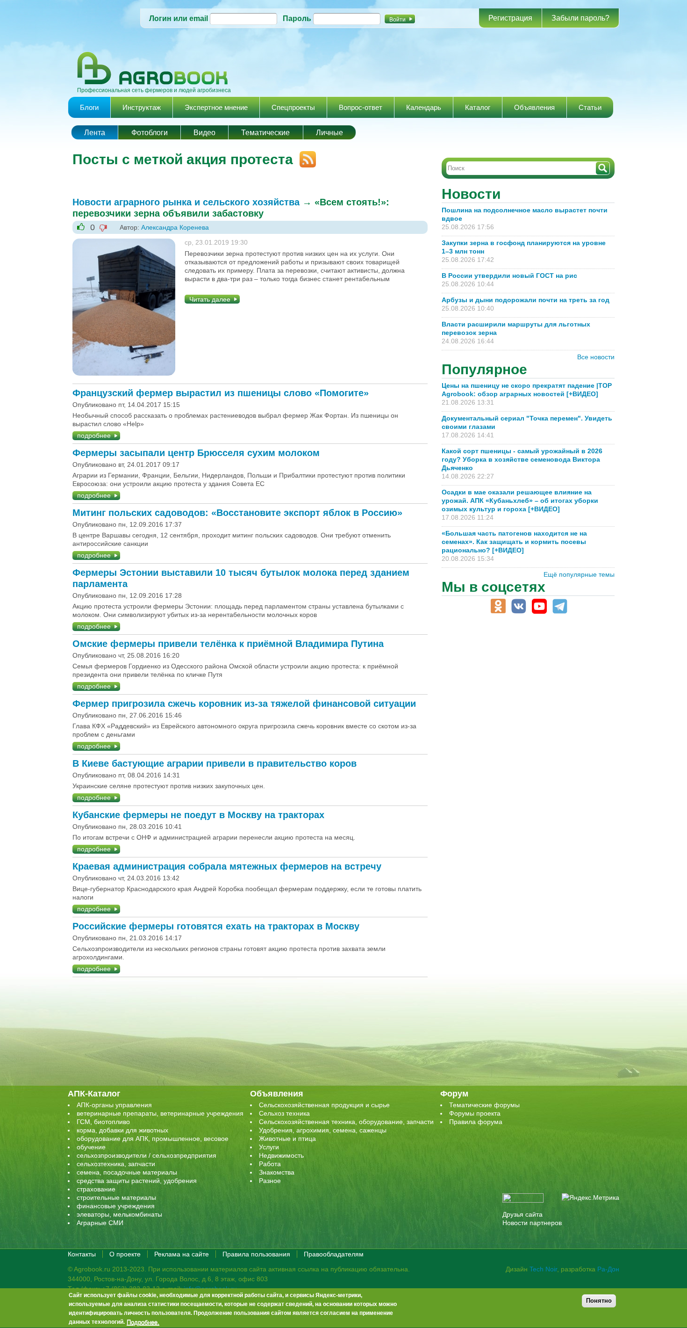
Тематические (265, 133)
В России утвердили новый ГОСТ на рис (509, 275)
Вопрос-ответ (360, 107)
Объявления (534, 107)
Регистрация (510, 18)
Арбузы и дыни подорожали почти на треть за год (525, 300)
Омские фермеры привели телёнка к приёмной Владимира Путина (228, 644)
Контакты (82, 1254)
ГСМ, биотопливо (103, 1121)
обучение (91, 1147)
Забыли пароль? (580, 18)
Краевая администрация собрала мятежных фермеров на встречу (226, 866)
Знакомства (276, 1172)
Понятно (599, 1300)
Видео (204, 133)
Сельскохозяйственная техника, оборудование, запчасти (346, 1121)
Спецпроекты (293, 107)
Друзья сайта (522, 1214)
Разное (270, 1180)
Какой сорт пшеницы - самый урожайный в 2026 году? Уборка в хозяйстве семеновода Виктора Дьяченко (522, 459)
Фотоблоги (149, 133)
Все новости (596, 357)
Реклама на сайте (181, 1254)
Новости (471, 194)
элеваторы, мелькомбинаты (119, 1214)
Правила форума (475, 1121)
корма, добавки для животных (122, 1130)
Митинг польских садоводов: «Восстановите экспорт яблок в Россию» (237, 513)
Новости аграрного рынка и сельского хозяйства (186, 202)
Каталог (477, 107)
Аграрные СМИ (100, 1222)
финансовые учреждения (116, 1206)
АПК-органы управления (114, 1105)
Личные (329, 133)
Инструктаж (141, 107)
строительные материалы (116, 1197)
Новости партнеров (532, 1222)
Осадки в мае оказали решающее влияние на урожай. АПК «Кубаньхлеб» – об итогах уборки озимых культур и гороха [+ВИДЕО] (520, 500)
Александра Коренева (175, 227)
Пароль (297, 18)
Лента (94, 133)
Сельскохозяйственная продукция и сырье (324, 1105)
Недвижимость (281, 1155)
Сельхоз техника (284, 1113)
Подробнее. (143, 1322)
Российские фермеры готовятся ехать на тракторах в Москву (215, 926)
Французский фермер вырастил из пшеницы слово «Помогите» (220, 393)
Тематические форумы (484, 1105)
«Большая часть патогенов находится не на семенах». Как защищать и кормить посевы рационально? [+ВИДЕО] (514, 542)
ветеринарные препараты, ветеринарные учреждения (160, 1113)
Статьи (590, 107)
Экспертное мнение (216, 107)
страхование (96, 1189)
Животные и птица (287, 1138)
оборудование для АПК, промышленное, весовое (153, 1138)
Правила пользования (256, 1254)
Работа (270, 1164)
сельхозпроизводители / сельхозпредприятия (146, 1155)
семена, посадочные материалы (127, 1172)
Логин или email (178, 18)
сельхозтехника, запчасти (116, 1164)
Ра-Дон (608, 1269)
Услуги (269, 1147)
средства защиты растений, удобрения (137, 1180)
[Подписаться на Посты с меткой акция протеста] (304, 155)
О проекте (125, 1254)
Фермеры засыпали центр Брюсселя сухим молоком (196, 453)
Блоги (89, 107)
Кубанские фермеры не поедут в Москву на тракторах (198, 815)
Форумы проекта (475, 1113)
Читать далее (209, 299)
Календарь (423, 107)
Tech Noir (543, 1269)
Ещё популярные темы (579, 574)
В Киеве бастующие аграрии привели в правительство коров (214, 763)
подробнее (94, 435)
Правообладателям (334, 1254)
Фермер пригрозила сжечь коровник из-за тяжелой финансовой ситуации (244, 703)
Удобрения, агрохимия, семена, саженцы (322, 1130)
